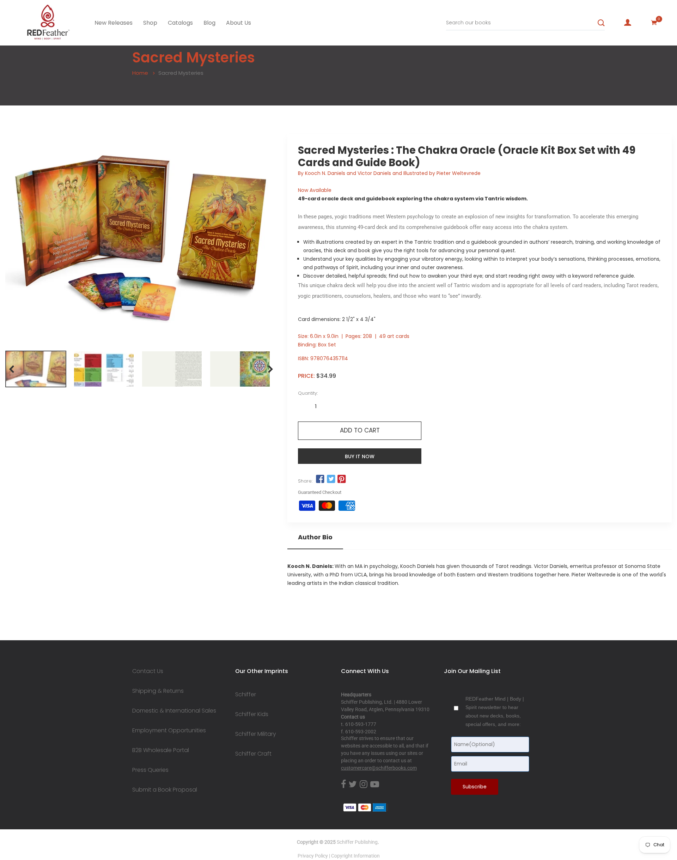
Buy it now (359, 456)
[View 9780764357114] (35, 369)
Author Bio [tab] (315, 537)
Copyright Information (355, 856)
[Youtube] (374, 784)
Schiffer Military (255, 734)
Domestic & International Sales (174, 711)
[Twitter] (353, 784)
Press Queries (150, 770)
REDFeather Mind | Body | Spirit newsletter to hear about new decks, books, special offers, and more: (494, 711)
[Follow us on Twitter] (330, 479)
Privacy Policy (313, 856)
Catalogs (180, 23)
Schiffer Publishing (357, 842)
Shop (150, 23)
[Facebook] (343, 784)
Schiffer (245, 694)
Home (140, 73)
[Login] (627, 23)
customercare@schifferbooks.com (379, 768)
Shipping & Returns (158, 691)
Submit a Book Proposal (164, 790)
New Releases (113, 23)
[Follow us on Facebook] (320, 479)
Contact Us (147, 671)
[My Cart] (654, 23)
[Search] (601, 23)
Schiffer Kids (251, 714)
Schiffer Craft (253, 754)
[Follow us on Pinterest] (341, 479)
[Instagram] (363, 784)
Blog (209, 23)
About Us (238, 23)
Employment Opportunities (169, 730)
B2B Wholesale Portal (160, 750)
